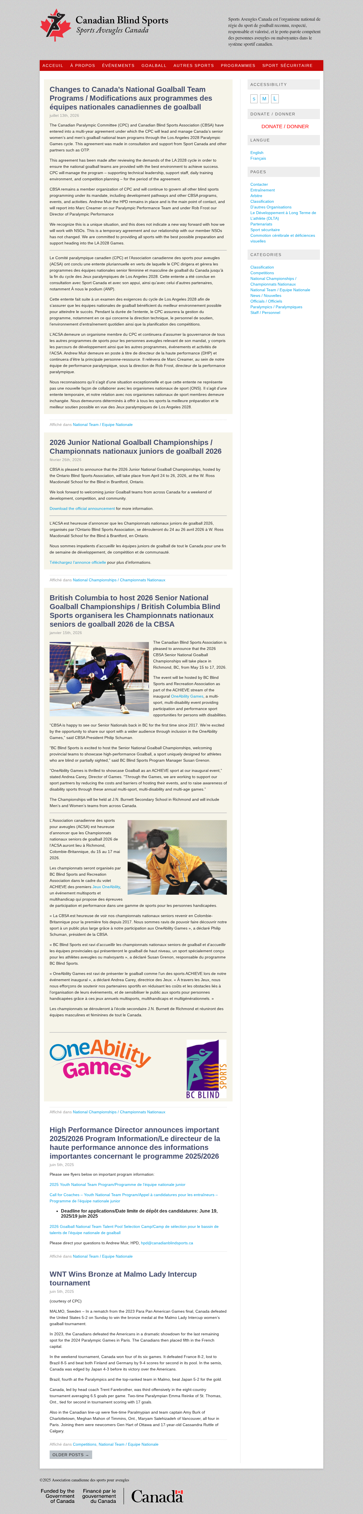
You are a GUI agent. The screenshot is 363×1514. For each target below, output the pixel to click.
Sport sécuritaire (265, 229)
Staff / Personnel (265, 312)
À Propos (82, 65)
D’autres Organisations (271, 207)
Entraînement (262, 190)
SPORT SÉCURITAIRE (287, 65)
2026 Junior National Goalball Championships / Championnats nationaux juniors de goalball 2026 (135, 446)
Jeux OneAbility (106, 886)
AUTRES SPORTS (194, 65)
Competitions (84, 1444)
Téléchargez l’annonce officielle (78, 562)
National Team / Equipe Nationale (103, 424)
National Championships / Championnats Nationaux (119, 580)
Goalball (154, 65)
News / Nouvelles (265, 295)
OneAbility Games (187, 696)
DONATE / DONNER (285, 126)
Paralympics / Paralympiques (276, 307)
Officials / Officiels (266, 301)
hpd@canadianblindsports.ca (167, 1243)
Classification (262, 201)
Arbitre (256, 195)
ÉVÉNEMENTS (118, 65)
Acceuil (53, 65)
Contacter (259, 184)
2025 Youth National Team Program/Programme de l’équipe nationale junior (117, 1184)
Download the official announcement (82, 508)
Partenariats (261, 224)
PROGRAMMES (238, 65)
